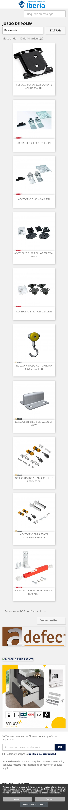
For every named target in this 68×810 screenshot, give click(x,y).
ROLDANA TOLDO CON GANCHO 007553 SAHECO (34, 367)
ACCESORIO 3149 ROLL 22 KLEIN (34, 311)
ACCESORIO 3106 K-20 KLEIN (34, 199)
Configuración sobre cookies (34, 804)
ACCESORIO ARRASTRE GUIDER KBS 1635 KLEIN (34, 592)
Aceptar (17, 799)
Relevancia (22, 30)
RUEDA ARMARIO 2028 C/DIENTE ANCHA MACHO (34, 86)
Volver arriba (51, 621)
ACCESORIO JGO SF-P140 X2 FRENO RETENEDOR (34, 479)
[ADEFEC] (34, 636)
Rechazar (50, 799)
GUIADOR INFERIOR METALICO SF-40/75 (34, 423)
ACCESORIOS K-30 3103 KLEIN (34, 143)
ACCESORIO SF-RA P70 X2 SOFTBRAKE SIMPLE (34, 536)
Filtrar (55, 30)
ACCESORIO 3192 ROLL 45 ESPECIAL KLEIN (34, 255)
